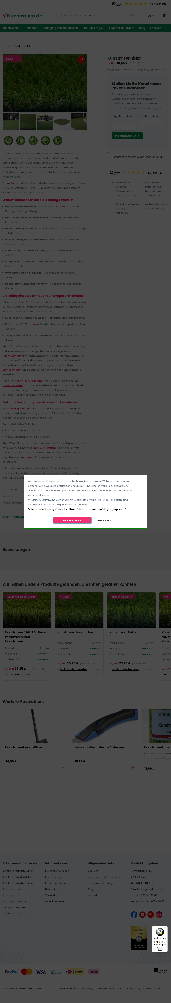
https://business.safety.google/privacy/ (102, 509)
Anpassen (104, 520)
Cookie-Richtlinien (65, 509)
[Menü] (166, 928)
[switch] (160, 949)
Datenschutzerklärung (41, 509)
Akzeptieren (72, 520)
